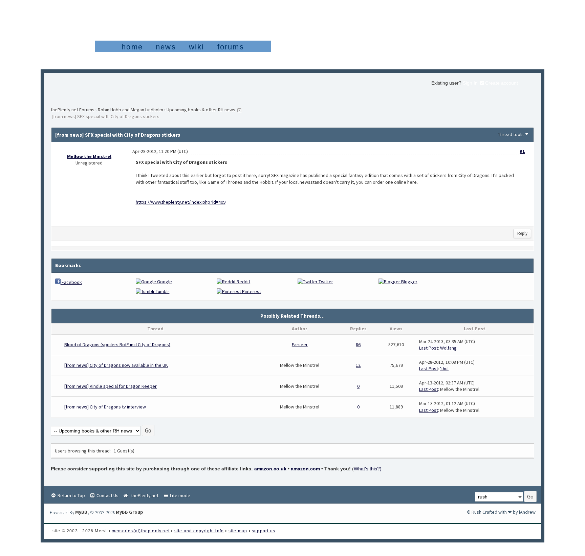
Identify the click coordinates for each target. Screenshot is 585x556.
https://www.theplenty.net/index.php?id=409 (180, 202)
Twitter (325, 282)
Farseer (300, 344)
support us (263, 531)
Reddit (243, 282)
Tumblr (162, 291)
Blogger (408, 282)
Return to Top (71, 495)
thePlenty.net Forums (72, 110)
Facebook (71, 282)
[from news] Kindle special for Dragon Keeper (110, 386)
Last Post (428, 348)
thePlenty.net (143, 495)
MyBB (81, 512)
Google (164, 282)
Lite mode (179, 495)
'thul (444, 368)
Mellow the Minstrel (89, 156)
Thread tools (511, 134)
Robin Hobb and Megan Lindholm (130, 110)
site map (238, 531)
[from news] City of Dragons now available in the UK (116, 365)
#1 (522, 151)
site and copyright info (199, 531)
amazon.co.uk (270, 468)
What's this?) (368, 468)
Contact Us (106, 495)
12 (358, 365)
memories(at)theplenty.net (141, 531)
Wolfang (448, 348)
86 (358, 344)
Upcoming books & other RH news (201, 110)
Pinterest (251, 291)
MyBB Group (129, 512)
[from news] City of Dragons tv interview (105, 407)
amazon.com (305, 468)
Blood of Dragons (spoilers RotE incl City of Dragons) (117, 344)
